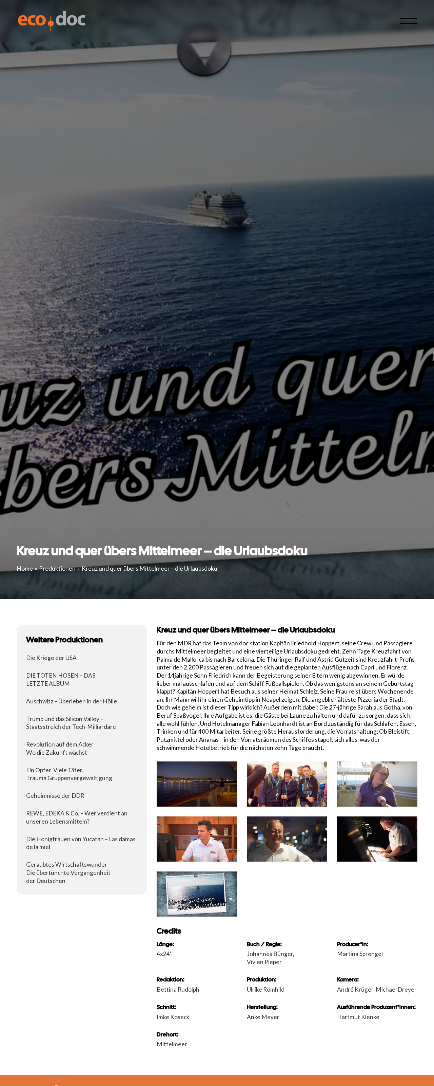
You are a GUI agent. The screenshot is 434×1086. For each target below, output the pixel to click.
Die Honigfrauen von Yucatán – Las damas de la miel (81, 843)
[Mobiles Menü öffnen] (408, 21)
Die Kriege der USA (51, 657)
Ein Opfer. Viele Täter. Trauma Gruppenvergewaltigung (69, 774)
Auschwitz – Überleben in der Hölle (71, 701)
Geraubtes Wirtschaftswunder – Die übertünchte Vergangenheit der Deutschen (68, 872)
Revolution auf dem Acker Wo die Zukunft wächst (60, 748)
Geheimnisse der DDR (55, 795)
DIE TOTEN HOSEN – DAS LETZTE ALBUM (60, 679)
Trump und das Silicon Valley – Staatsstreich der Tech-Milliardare (71, 723)
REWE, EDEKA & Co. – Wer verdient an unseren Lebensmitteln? (76, 817)
